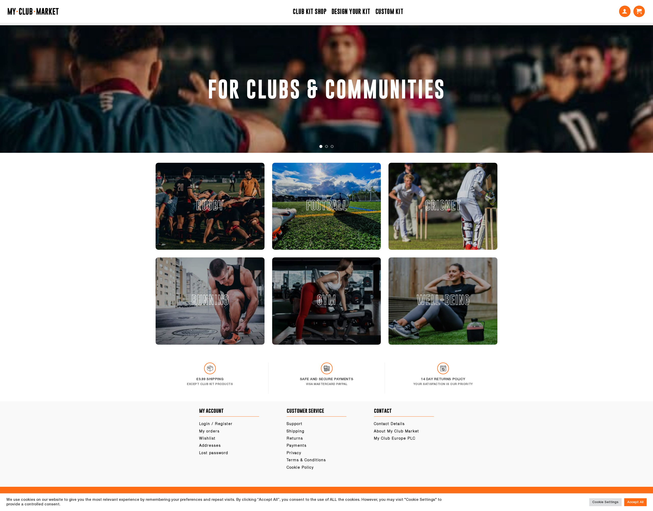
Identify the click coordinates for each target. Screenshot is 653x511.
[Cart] (639, 11)
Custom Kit (389, 11)
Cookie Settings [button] (605, 502)
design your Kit (351, 11)
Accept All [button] (635, 502)
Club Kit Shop (309, 11)
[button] (625, 11)
